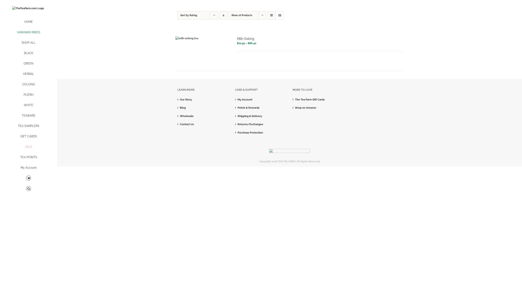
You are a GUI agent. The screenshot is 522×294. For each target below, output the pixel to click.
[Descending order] (223, 15)
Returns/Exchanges (250, 124)
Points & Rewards (248, 107)
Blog (183, 107)
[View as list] (280, 15)
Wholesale (187, 116)
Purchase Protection (250, 132)
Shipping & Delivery (250, 116)
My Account (245, 99)
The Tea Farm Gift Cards (310, 99)
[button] (28, 189)
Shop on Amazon (305, 107)
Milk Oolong (245, 39)
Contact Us (187, 124)
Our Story (186, 99)
